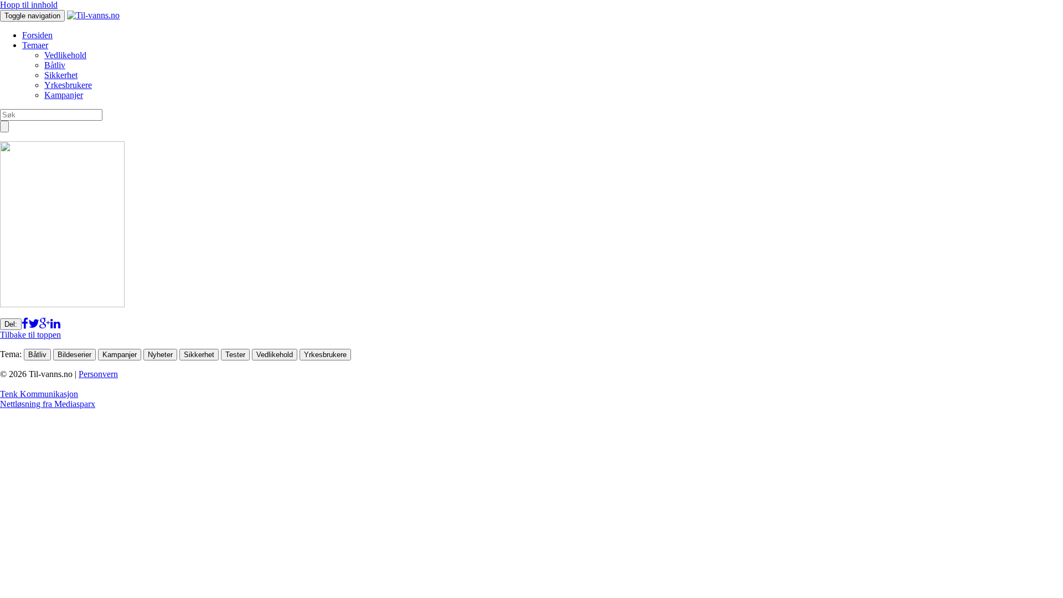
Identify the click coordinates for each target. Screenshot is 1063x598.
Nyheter (160, 354)
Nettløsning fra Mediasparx (47, 404)
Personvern (98, 374)
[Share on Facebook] (25, 323)
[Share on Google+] (44, 323)
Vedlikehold (65, 55)
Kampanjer (63, 95)
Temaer (35, 45)
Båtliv (54, 65)
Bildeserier (74, 354)
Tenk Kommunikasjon (39, 394)
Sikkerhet (61, 75)
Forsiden (37, 35)
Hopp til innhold (29, 4)
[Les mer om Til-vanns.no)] (93, 15)
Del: (10, 324)
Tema (9, 354)
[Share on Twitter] (33, 323)
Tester (235, 354)
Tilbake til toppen (30, 334)
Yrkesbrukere (68, 85)
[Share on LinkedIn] (55, 323)
